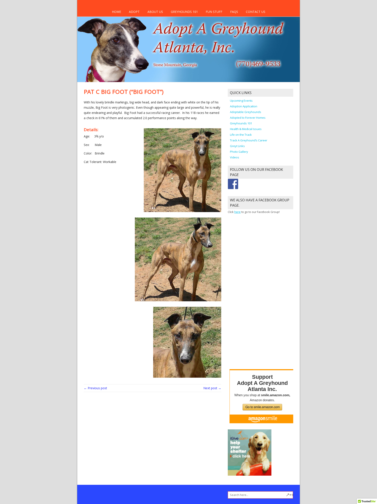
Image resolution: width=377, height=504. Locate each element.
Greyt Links (237, 146)
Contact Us (255, 12)
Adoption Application (243, 106)
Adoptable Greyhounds (245, 112)
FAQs (234, 12)
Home (116, 12)
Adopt (134, 12)
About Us (155, 12)
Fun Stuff (214, 12)
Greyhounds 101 (184, 12)
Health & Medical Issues (246, 129)
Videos (234, 157)
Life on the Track (241, 135)
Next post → (212, 388)
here (237, 212)
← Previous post (95, 388)
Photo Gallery (239, 152)
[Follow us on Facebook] (233, 184)
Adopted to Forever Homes (248, 118)
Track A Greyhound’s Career (248, 140)
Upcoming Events (241, 101)
